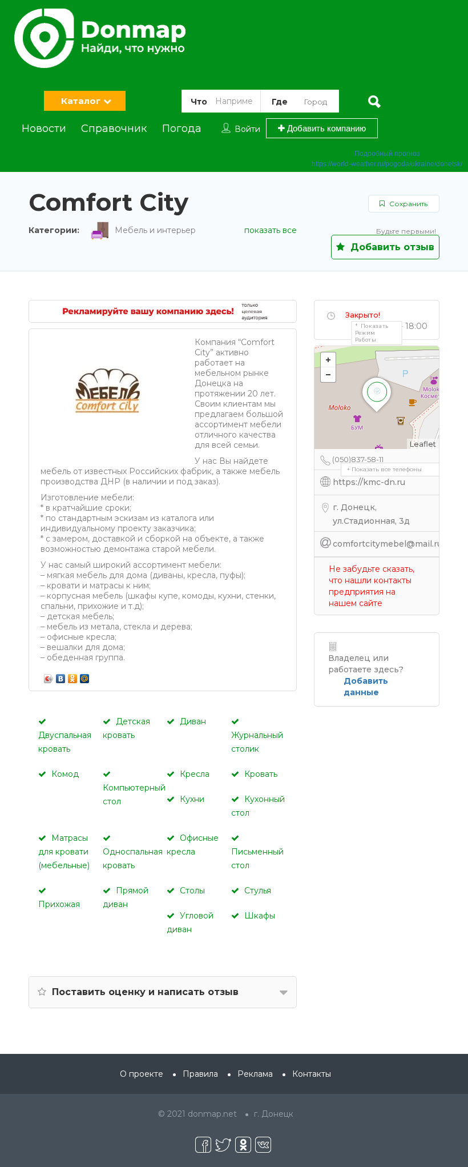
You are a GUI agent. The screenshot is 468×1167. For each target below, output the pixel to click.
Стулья (257, 890)
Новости (44, 128)
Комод (65, 774)
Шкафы (259, 916)
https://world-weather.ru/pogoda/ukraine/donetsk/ (387, 164)
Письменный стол (257, 859)
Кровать (260, 774)
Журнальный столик (257, 742)
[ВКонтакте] (61, 675)
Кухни (192, 799)
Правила (200, 1074)
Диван (193, 721)
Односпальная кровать (133, 859)
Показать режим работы (372, 333)
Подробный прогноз (387, 154)
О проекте (141, 1074)
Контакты (311, 1074)
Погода (181, 128)
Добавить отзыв (391, 247)
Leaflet (423, 443)
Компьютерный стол (134, 795)
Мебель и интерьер (155, 230)
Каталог (80, 100)
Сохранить (407, 203)
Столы (192, 890)
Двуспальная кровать (64, 742)
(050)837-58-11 (358, 459)
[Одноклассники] (73, 675)
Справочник (114, 128)
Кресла (194, 774)
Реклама (255, 1074)
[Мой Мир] (85, 675)
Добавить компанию (325, 128)
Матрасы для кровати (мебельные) (64, 852)
